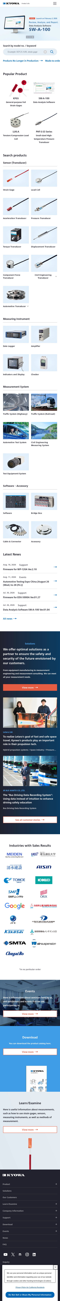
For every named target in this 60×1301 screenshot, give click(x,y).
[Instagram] (27, 1254)
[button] (30, 1013)
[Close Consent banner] (55, 1267)
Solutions (7, 1190)
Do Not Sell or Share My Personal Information (30, 1295)
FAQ (5, 1244)
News (5, 1237)
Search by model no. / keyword (19, 45)
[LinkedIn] (34, 1254)
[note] (20, 1254)
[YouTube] (5, 1254)
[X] (13, 1254)
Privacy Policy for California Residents (30, 1287)
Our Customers (10, 1197)
